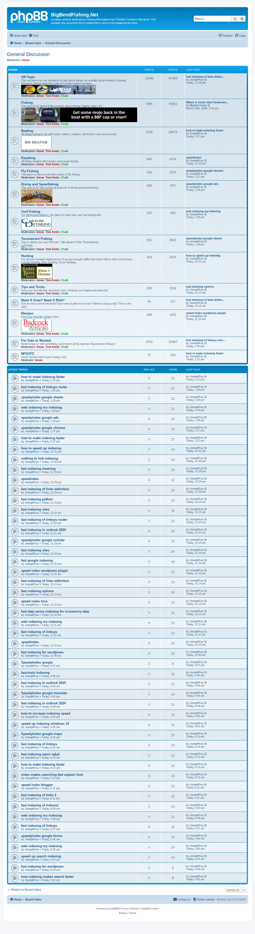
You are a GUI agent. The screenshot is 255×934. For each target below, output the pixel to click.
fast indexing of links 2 (38, 795)
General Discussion (28, 54)
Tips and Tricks (33, 287)
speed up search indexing (41, 856)
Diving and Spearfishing (40, 184)
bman (26, 59)
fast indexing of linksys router (44, 387)
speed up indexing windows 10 (45, 724)
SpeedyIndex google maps (41, 734)
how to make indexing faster (204, 130)
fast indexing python (37, 499)
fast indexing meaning (38, 468)
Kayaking (28, 158)
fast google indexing (37, 560)
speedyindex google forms (41, 836)
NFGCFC (27, 354)
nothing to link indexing (39, 458)
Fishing (27, 102)
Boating (27, 131)
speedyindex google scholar (43, 540)
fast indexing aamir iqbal (40, 754)
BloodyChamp (198, 105)
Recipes (27, 313)
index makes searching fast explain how (52, 775)
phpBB (114, 908)
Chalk (64, 95)
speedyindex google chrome (204, 170)
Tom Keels (52, 95)
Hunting (27, 256)
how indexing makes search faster (47, 877)
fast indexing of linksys (39, 632)
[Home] (29, 16)
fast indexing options (200, 286)
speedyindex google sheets (204, 238)
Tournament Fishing (36, 239)
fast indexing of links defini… (205, 76)
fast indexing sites (35, 509)
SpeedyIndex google (37, 662)
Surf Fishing (30, 211)
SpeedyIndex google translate (44, 693)
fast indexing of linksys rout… (206, 340)
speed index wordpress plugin (206, 312)
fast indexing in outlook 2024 (43, 530)
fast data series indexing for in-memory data (55, 611)
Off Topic (28, 77)
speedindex (193, 157)
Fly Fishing (30, 171)
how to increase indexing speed (45, 713)
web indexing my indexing (203, 211)
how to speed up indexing (203, 255)
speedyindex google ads (202, 183)
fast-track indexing (35, 673)
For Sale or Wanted (36, 340)
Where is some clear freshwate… (207, 102)
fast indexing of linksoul (40, 805)
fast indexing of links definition (45, 489)
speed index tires (34, 601)
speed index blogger (37, 785)
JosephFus (196, 79)
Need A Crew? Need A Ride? (43, 300)
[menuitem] (34, 36)
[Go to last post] (205, 376)
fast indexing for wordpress (42, 652)
